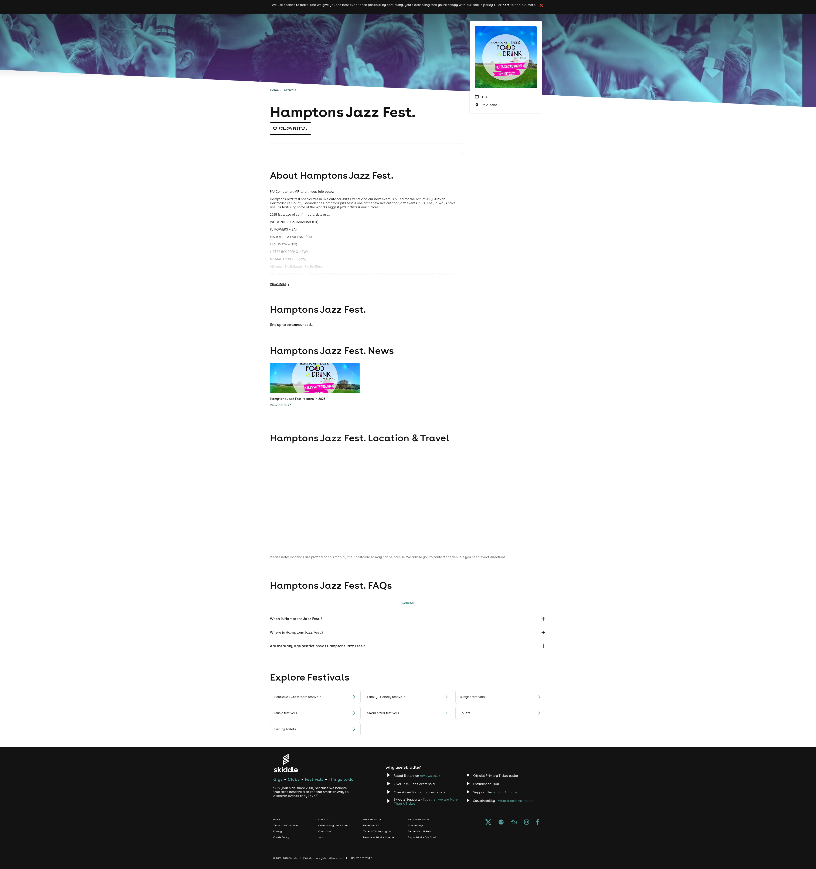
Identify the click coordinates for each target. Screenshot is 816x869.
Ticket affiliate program (377, 831)
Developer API (371, 825)
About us (323, 819)
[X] (488, 822)
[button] (408, 618)
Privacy (277, 831)
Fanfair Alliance (505, 792)
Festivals (289, 90)
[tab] (408, 603)
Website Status (372, 819)
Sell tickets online (418, 819)
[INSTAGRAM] (526, 822)
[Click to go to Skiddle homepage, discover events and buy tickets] (285, 763)
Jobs (321, 837)
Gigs (278, 779)
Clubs (294, 779)
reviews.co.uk (430, 776)
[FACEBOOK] (538, 822)
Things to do (341, 779)
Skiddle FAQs (416, 825)
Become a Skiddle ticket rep (379, 837)
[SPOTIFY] (501, 822)
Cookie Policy (281, 837)
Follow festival (293, 128)
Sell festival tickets (419, 831)
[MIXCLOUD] (513, 822)
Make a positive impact (515, 801)
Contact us (324, 831)
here (506, 5)
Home (274, 90)
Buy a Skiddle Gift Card (422, 837)
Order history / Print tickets (334, 825)
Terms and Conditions (286, 825)
